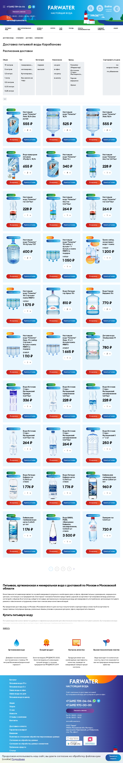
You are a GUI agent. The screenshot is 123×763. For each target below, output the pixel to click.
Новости (13, 713)
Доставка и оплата (17, 726)
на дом (57, 65)
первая (41, 65)
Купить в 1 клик (29, 140)
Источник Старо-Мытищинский (76, 72)
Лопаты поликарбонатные (84, 29)
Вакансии (13, 733)
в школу (57, 78)
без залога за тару (27, 79)
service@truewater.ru (17, 20)
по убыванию (112, 71)
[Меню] (4, 7)
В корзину (14, 140)
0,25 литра (9, 91)
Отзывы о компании (17, 717)
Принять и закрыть (113, 757)
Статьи (12, 751)
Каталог (13, 680)
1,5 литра (8, 74)
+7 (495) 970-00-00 (79, 705)
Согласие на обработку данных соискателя (28, 744)
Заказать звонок (18, 12)
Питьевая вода (8, 29)
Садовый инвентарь (101, 29)
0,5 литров (9, 82)
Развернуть (6, 628)
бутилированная (27, 74)
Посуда (71, 28)
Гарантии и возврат (18, 730)
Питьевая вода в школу (19, 697)
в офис (57, 69)
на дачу (57, 74)
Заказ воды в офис (17, 690)
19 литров (9, 65)
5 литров (8, 69)
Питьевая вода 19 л (17, 683)
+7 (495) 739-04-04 (16, 7)
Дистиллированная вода (24, 29)
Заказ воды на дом (17, 694)
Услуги (52, 28)
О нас (12, 710)
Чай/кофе (60, 29)
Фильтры (5, 99)
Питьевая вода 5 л (17, 687)
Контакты (13, 720)
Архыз (73, 85)
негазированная (27, 69)
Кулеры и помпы (40, 29)
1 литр (7, 78)
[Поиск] (90, 6)
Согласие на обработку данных (23, 740)
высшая (41, 69)
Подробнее (18, 759)
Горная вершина (74, 79)
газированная (27, 65)
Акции (116, 28)
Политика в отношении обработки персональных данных (34, 737)
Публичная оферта (17, 747)
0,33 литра (9, 86)
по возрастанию (112, 66)
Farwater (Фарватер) (75, 66)
